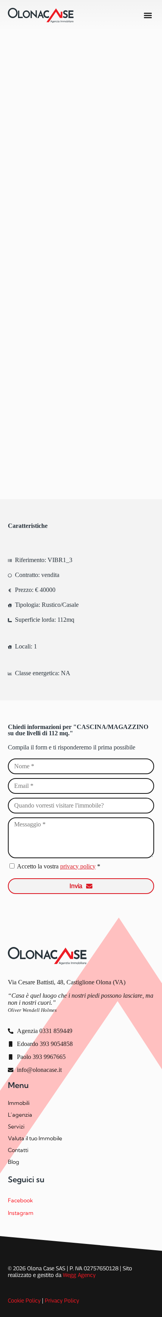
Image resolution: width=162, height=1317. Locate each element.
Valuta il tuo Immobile (35, 1138)
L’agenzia (20, 1114)
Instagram (20, 1212)
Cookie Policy (24, 1300)
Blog (13, 1161)
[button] (147, 15)
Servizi (16, 1126)
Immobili (18, 1102)
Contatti (18, 1150)
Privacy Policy (62, 1300)
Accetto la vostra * (58, 866)
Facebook (20, 1200)
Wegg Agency (79, 1274)
